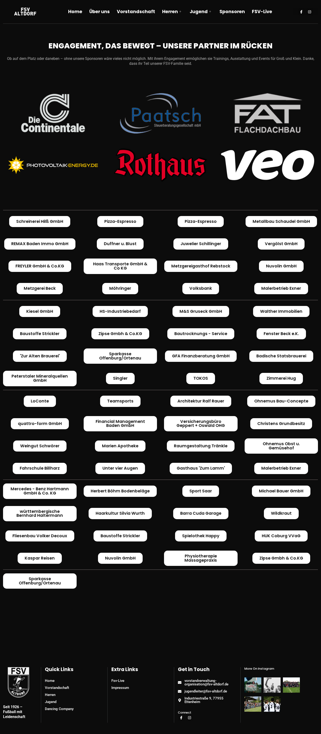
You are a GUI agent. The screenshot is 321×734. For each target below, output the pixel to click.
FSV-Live (262, 11)
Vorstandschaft (136, 11)
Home (75, 11)
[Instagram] (309, 11)
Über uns (99, 11)
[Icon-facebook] (301, 11)
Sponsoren (232, 11)
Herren (170, 11)
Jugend (199, 11)
